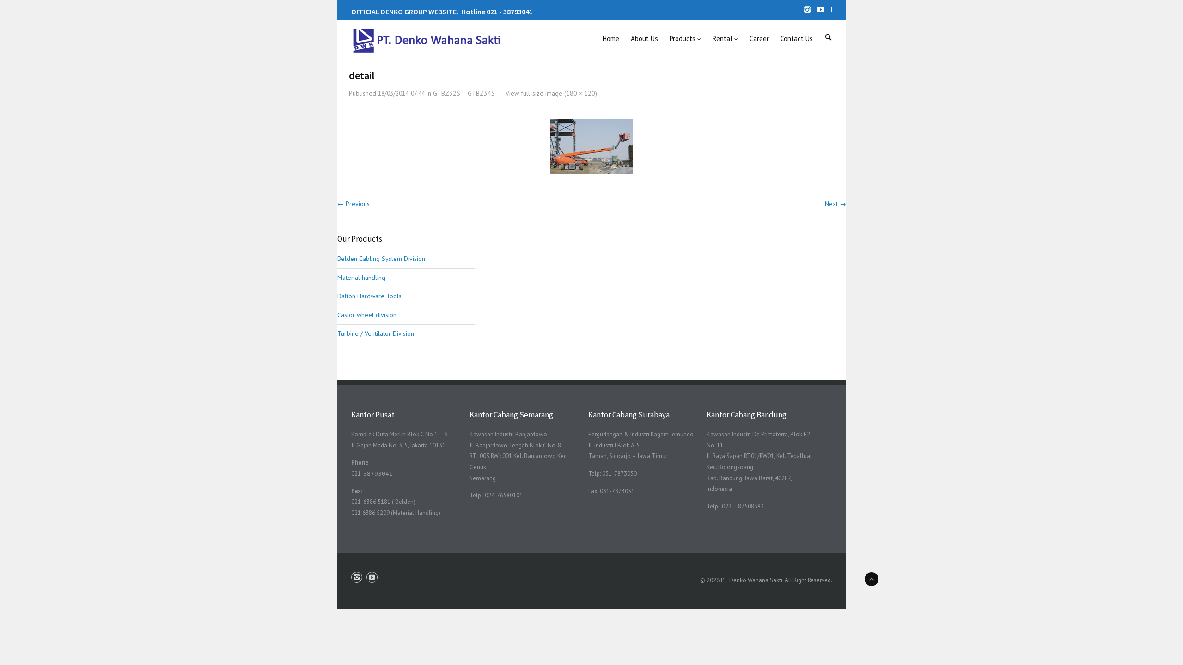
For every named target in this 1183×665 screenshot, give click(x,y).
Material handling (361, 277)
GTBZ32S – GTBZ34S (464, 93)
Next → (835, 204)
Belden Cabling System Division (381, 258)
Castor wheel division (366, 315)
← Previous (353, 204)
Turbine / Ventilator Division (375, 333)
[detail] (591, 146)
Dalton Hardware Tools (369, 296)
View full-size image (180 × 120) (551, 93)
